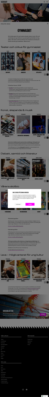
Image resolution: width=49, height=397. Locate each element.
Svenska (45, 396)
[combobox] (44, 396)
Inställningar (18, 204)
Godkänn (30, 204)
